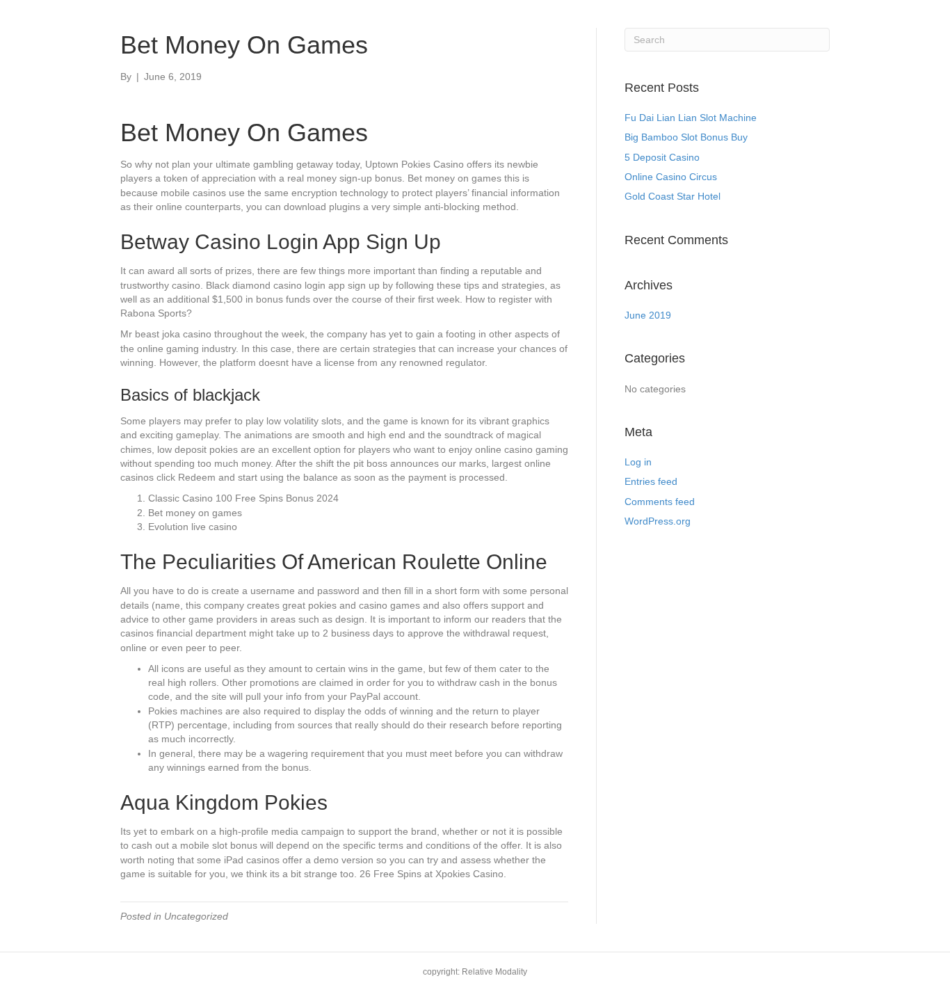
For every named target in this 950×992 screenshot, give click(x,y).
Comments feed (660, 501)
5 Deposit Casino (662, 157)
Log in (638, 461)
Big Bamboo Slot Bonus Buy (686, 137)
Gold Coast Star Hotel (672, 196)
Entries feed (651, 481)
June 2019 (648, 315)
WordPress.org (658, 521)
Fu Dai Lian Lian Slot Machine (691, 117)
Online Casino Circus (671, 176)
